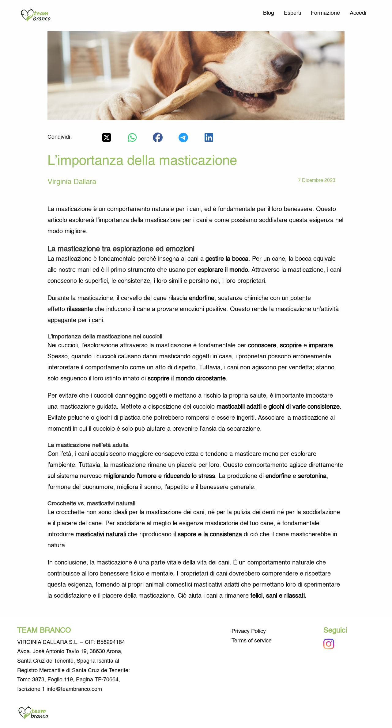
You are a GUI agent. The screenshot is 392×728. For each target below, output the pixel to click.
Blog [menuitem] (268, 13)
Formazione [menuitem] (325, 13)
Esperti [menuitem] (292, 13)
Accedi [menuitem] (358, 13)
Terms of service (252, 641)
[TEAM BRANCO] (37, 15)
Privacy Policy (249, 631)
